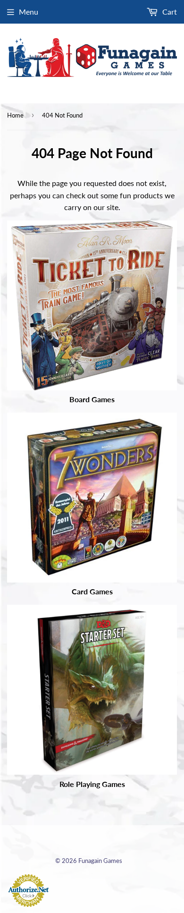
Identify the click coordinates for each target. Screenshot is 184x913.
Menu (28, 11)
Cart (168, 11)
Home (15, 115)
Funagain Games (100, 860)
